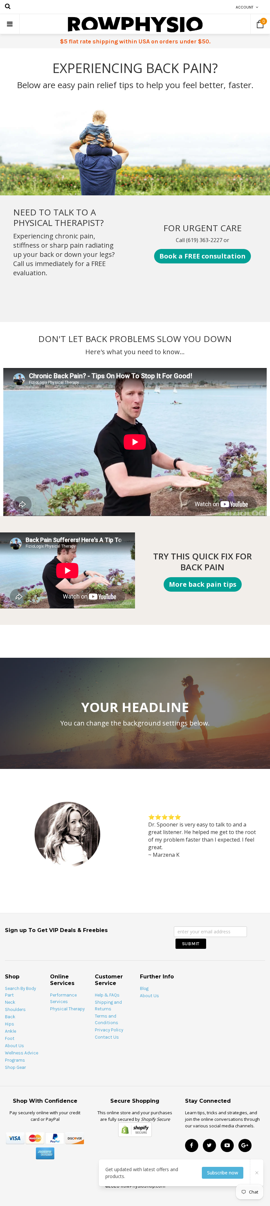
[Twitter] (209, 1145)
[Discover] (75, 1138)
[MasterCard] (35, 1138)
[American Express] (45, 1153)
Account (245, 7)
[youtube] (227, 1145)
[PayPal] (54, 1138)
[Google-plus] (245, 1145)
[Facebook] (191, 1145)
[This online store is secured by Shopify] (135, 1129)
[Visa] (15, 1138)
